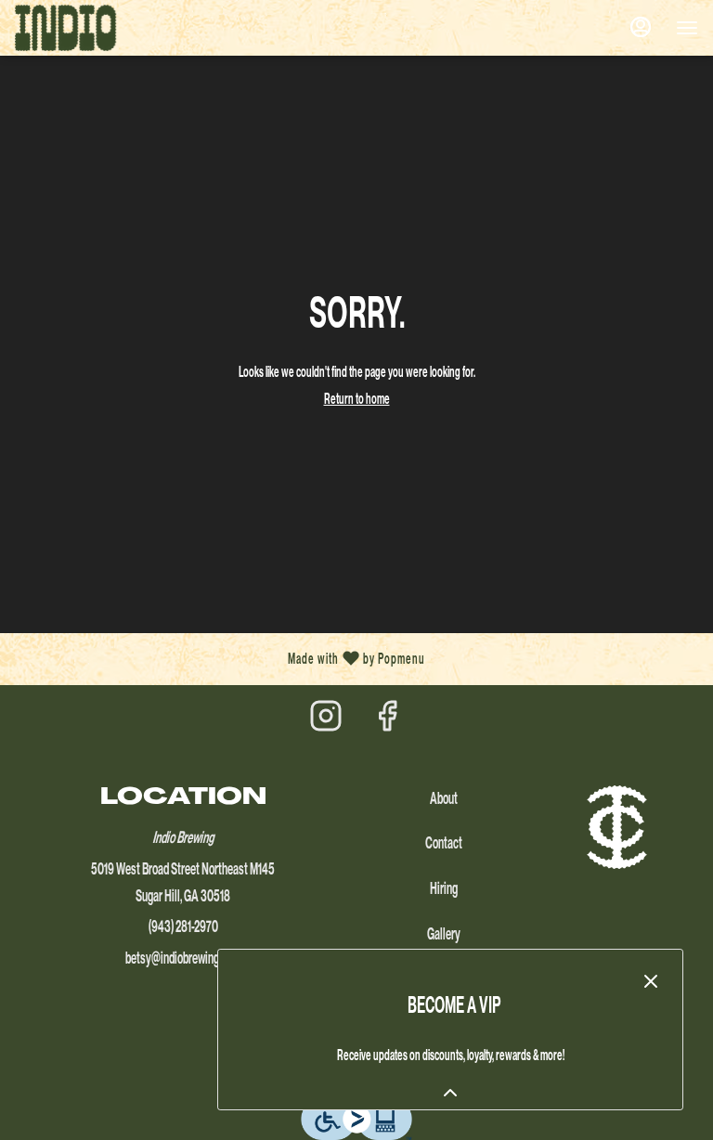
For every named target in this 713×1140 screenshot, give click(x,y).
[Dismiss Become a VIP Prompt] (651, 981)
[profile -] (640, 27)
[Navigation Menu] (687, 28)
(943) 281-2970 (183, 926)
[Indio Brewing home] (98, 28)
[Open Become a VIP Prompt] (450, 1093)
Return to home (357, 399)
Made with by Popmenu (219, 659)
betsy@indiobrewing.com (182, 957)
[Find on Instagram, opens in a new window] (326, 721)
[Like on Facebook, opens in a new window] (387, 721)
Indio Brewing (617, 827)
